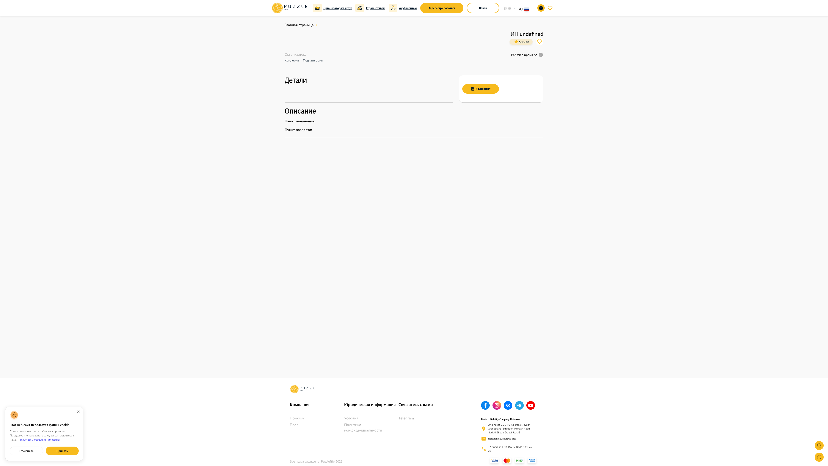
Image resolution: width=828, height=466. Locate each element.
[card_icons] (516, 42)
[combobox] (525, 9)
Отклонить (26, 451)
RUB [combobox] (507, 8)
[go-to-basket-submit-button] (541, 8)
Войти (483, 8)
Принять (62, 451)
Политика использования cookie (39, 440)
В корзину (483, 89)
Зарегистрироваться (441, 8)
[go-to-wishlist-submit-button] (550, 8)
